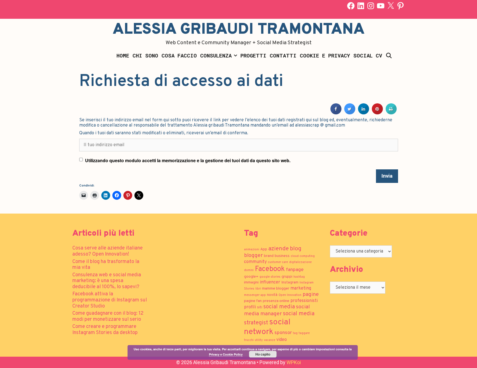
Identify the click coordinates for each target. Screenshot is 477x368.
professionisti (304, 301)
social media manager (277, 310)
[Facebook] (350, 5)
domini (249, 270)
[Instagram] (370, 5)
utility (259, 340)
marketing (300, 288)
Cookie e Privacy (325, 55)
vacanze (269, 340)
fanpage (295, 270)
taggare (304, 333)
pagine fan (253, 301)
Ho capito (262, 354)
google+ (251, 276)
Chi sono (145, 55)
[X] (390, 5)
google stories (269, 277)
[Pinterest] (400, 5)
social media (279, 307)
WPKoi (294, 362)
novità (272, 295)
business (282, 256)
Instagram (289, 282)
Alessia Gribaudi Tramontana (239, 30)
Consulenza (216, 55)
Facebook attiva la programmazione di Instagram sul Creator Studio (109, 300)
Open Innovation (290, 295)
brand (269, 256)
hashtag (299, 277)
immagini (251, 282)
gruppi (287, 276)
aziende (278, 249)
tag (295, 333)
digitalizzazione (300, 262)
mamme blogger (275, 288)
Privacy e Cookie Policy (226, 354)
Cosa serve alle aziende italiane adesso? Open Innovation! (107, 251)
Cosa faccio (179, 55)
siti (259, 307)
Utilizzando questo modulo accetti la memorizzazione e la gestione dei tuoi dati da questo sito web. (187, 160)
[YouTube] (380, 5)
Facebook (270, 269)
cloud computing (303, 256)
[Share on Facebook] (335, 112)
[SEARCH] (389, 55)
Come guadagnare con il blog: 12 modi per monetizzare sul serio (108, 316)
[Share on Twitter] (349, 112)
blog (295, 249)
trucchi (249, 340)
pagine (311, 294)
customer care (278, 262)
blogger (253, 255)
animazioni (251, 249)
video (281, 340)
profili (250, 307)
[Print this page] (391, 112)
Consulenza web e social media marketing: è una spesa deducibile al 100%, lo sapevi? (106, 281)
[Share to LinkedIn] (363, 112)
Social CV (367, 55)
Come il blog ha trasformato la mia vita (105, 265)
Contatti (283, 55)
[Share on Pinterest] (377, 112)
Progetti (253, 55)
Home (122, 55)
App (263, 249)
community (255, 262)
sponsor (283, 333)
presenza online (276, 301)
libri (258, 289)
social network (267, 327)
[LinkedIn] (360, 5)
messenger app (255, 295)
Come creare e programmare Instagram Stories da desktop (105, 330)
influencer (270, 282)
